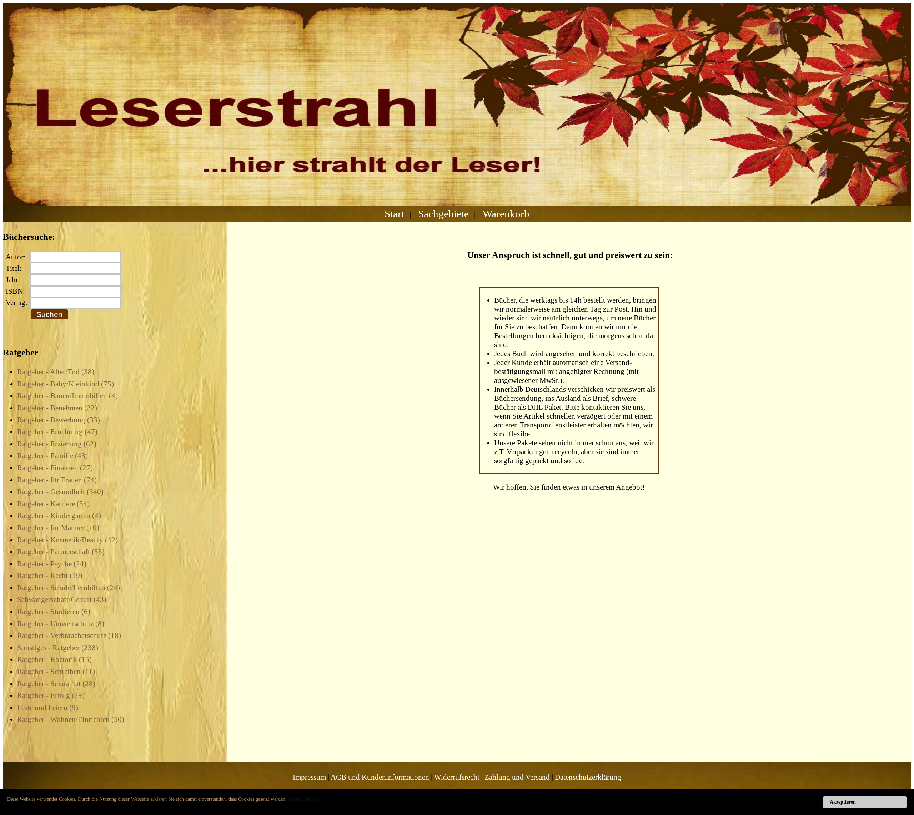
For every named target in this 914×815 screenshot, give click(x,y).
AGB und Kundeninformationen (380, 777)
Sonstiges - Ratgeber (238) (57, 647)
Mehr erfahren (302, 799)
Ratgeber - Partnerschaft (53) (61, 551)
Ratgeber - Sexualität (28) (56, 683)
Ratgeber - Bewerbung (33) (58, 420)
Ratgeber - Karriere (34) (53, 504)
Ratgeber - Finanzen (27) (55, 468)
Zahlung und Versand (517, 777)
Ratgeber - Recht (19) (49, 575)
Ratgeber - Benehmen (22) (57, 408)
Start (394, 213)
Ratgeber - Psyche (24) (51, 564)
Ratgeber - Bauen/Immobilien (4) (67, 395)
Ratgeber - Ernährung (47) (57, 431)
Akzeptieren (843, 802)
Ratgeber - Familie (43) (52, 455)
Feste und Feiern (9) (47, 707)
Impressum (309, 777)
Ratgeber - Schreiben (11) (56, 671)
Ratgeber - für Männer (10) (58, 527)
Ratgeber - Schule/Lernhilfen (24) (68, 587)
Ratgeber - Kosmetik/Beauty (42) (67, 540)
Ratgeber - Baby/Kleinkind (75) (65, 384)
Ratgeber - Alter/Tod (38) (55, 372)
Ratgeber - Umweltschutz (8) (60, 623)
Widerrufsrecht (456, 777)
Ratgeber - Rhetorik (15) (54, 659)
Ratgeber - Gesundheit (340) (60, 491)
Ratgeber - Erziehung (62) (56, 444)
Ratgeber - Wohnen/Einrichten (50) (70, 719)
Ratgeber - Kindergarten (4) (59, 515)
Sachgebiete (443, 213)
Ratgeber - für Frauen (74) (57, 480)
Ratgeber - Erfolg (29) (51, 695)
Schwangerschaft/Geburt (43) (61, 599)
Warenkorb (506, 213)
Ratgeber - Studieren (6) (53, 611)
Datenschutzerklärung (588, 777)
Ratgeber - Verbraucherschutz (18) (69, 635)
